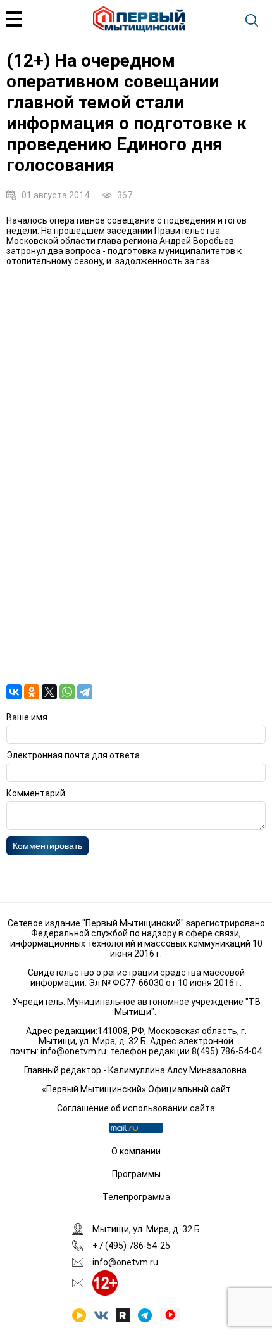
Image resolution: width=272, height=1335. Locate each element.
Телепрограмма (136, 1197)
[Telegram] (84, 691)
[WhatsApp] (67, 691)
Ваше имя (26, 717)
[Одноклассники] (31, 691)
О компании (136, 1151)
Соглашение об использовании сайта (136, 1108)
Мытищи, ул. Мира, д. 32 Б (146, 1229)
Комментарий (35, 793)
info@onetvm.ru (73, 1051)
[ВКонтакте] (14, 691)
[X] (49, 691)
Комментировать (47, 846)
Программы (136, 1174)
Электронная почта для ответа (73, 755)
